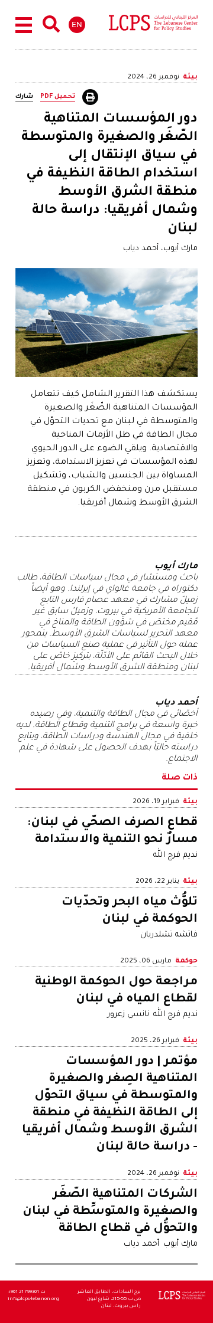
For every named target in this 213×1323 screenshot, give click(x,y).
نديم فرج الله (175, 855)
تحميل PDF (57, 96)
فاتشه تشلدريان (169, 935)
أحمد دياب (141, 1244)
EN (77, 24)
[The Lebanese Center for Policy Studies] (153, 25)
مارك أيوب (180, 1244)
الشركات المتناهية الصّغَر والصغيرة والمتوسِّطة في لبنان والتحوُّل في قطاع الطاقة (110, 1212)
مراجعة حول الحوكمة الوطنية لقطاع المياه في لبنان (116, 991)
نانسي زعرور (128, 1014)
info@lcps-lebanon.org (33, 1299)
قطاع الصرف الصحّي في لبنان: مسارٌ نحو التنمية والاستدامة (112, 832)
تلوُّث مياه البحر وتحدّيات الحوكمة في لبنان (130, 911)
